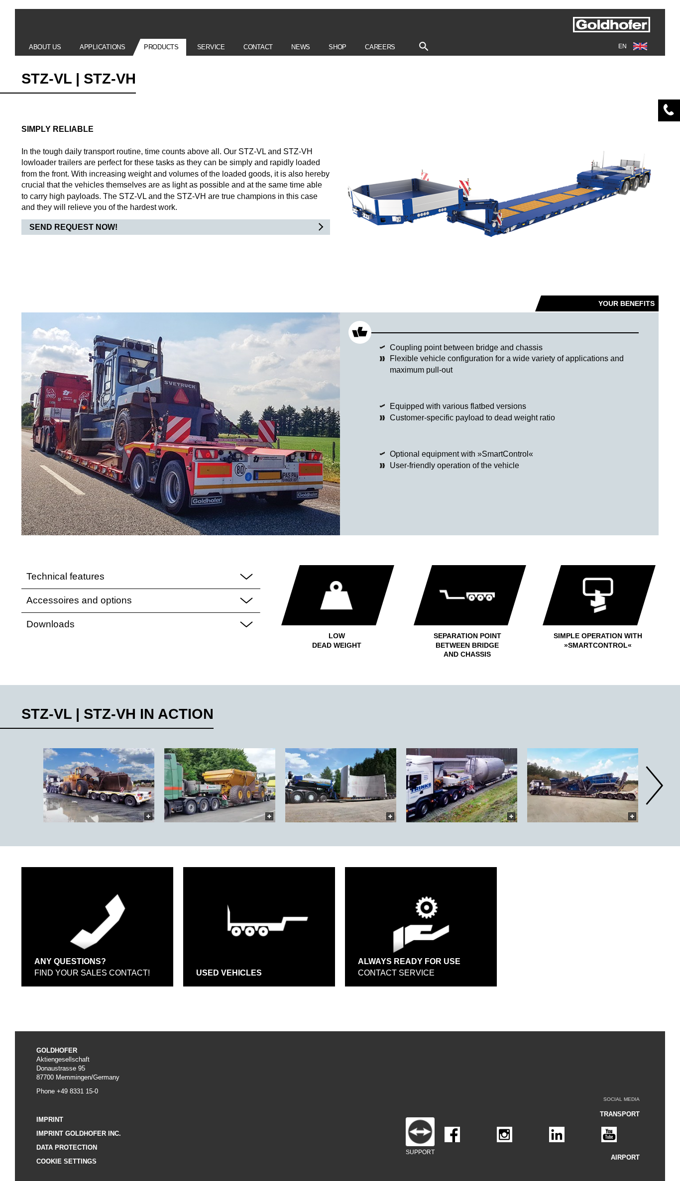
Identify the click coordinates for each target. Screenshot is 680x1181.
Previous (24, 785)
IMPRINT (49, 1119)
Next (655, 785)
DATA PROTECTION (66, 1147)
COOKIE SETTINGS (66, 1161)
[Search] (424, 44)
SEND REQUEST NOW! (73, 227)
